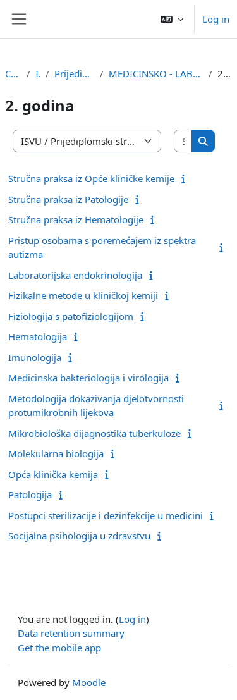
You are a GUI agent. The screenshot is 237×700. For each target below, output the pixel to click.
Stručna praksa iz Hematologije (75, 219)
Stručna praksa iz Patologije (68, 199)
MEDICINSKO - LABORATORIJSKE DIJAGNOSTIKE (156, 73)
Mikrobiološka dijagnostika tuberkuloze (94, 433)
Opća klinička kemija (53, 474)
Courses (13, 73)
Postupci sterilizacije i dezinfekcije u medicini (105, 515)
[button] (171, 19)
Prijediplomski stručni (74, 73)
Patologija (30, 494)
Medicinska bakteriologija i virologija (88, 377)
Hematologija (37, 336)
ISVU (37, 73)
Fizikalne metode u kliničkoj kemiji (83, 295)
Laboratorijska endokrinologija (75, 275)
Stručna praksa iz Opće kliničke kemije (91, 178)
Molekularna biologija (56, 453)
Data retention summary (71, 633)
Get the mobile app (59, 647)
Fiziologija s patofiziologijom (70, 316)
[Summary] (186, 178)
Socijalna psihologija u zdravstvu (79, 535)
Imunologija (34, 357)
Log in (215, 19)
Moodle (89, 682)
